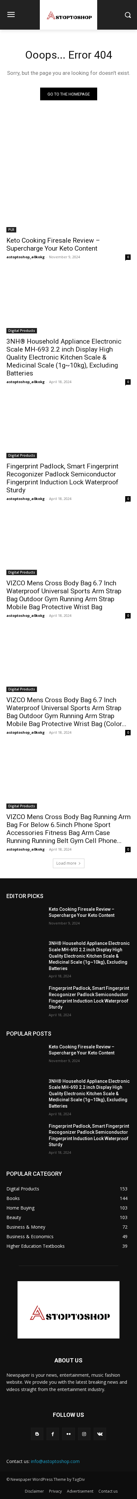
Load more (66, 863)
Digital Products (21, 330)
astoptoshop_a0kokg (25, 256)
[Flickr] (68, 1434)
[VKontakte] (100, 1434)
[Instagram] (84, 1434)
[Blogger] (37, 1434)
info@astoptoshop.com (55, 1461)
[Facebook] (53, 1434)
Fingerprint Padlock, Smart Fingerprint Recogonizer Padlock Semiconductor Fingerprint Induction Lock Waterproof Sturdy (62, 478)
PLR (11, 229)
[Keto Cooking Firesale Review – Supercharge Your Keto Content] (68, 201)
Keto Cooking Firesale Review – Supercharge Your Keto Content (53, 244)
